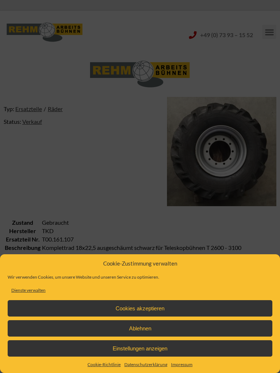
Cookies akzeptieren (140, 308)
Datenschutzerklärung (145, 364)
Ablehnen (140, 328)
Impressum (181, 364)
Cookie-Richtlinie (104, 364)
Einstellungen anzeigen (140, 348)
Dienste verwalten (28, 290)
